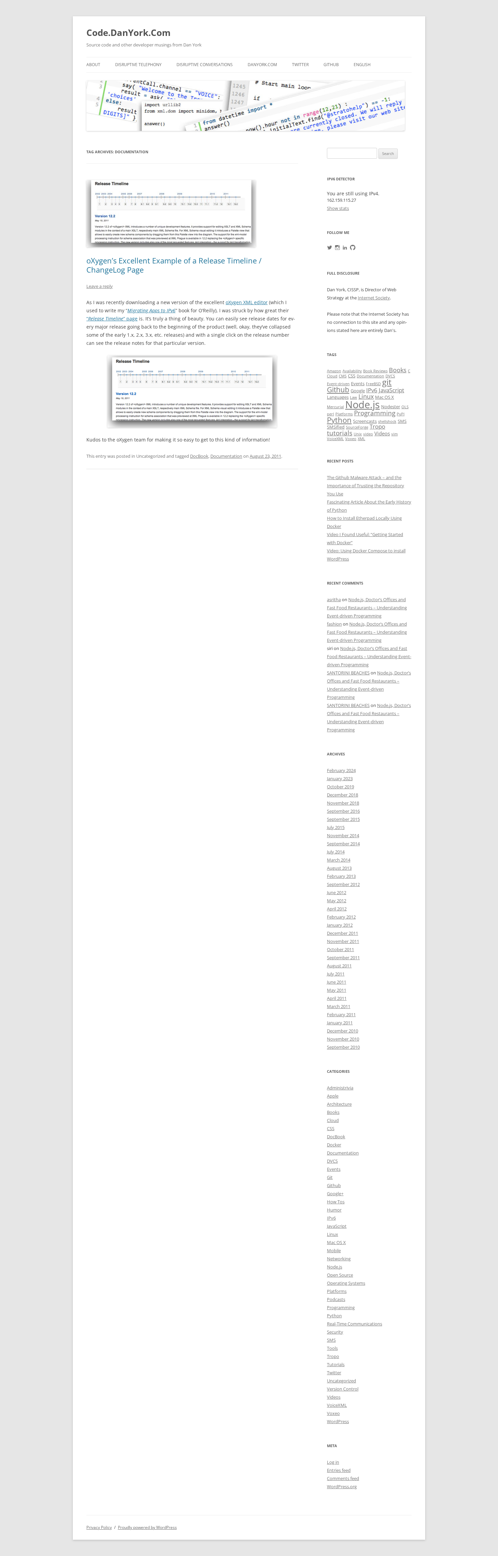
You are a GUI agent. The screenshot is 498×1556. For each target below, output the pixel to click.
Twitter (300, 64)
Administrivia (340, 1088)
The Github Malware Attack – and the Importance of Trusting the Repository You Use (365, 485)
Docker (334, 1145)
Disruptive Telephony (138, 64)
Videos (382, 433)
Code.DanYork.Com (128, 32)
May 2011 (336, 990)
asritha (334, 599)
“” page (112, 318)
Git (330, 1177)
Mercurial (335, 407)
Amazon (334, 371)
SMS (402, 421)
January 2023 (340, 778)
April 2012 (337, 909)
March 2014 (338, 860)
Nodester (390, 406)
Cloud (332, 376)
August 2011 (339, 966)
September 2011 (343, 957)
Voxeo (350, 438)
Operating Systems (346, 1283)
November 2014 (343, 835)
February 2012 (341, 917)
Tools (332, 1348)
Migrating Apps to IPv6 (151, 310)
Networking (339, 1259)
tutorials (339, 432)
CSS (351, 376)
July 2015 (336, 827)
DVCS (390, 376)
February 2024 (341, 770)
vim (394, 434)
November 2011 (343, 941)
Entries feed (339, 1470)
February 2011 (341, 1014)
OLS (405, 407)
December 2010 (342, 1031)
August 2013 (339, 868)
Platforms (344, 414)
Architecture (339, 1104)
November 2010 (343, 1039)
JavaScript (391, 390)
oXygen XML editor (247, 302)
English (362, 64)
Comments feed (343, 1478)
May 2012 (336, 901)
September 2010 (343, 1047)
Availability (352, 371)
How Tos (336, 1202)
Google (358, 391)
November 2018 (343, 803)
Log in (333, 1462)
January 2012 (340, 925)
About (93, 64)
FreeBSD (373, 383)
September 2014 (343, 844)
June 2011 (336, 982)
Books (398, 370)
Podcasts (336, 1299)
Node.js (362, 404)
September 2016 (343, 811)
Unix (358, 434)
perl (330, 414)
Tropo (377, 426)
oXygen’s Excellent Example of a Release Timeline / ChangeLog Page (174, 264)
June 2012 (336, 892)
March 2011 (338, 1006)
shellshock (387, 421)
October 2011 (340, 949)
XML (361, 438)
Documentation (226, 456)
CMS (343, 376)
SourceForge (357, 427)
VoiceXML (335, 438)
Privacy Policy (99, 1527)
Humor (334, 1210)
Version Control (342, 1389)
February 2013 (341, 876)
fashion (334, 624)
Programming (374, 412)
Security (335, 1332)
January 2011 (340, 1023)
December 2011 (342, 933)
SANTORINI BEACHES (348, 673)
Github (331, 64)
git (387, 382)
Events (358, 383)
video (368, 434)
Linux (366, 396)
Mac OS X (384, 397)
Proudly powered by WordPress (147, 1527)
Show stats (338, 208)
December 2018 (342, 795)
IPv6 (371, 390)
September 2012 (343, 884)
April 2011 (337, 998)
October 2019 (340, 787)
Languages (338, 397)
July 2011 (336, 974)
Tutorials (336, 1364)
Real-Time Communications (354, 1324)
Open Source (340, 1275)
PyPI (400, 414)
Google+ (335, 1193)
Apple (332, 1096)
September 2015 (343, 819)
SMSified (336, 427)
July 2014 (336, 852)
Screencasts (365, 421)
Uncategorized (341, 1381)
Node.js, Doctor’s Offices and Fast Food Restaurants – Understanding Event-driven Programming (367, 607)
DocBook (199, 456)
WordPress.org (342, 1486)
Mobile (334, 1250)
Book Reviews (375, 371)
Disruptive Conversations (205, 64)
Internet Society (374, 298)
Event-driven (338, 383)
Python (339, 420)
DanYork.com (262, 64)
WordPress (338, 1421)
